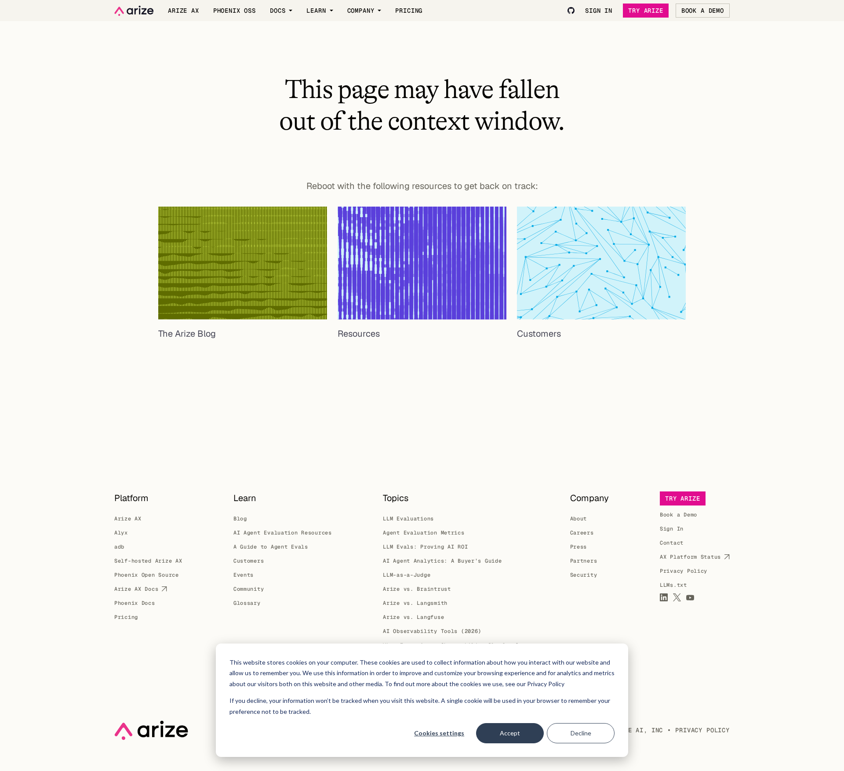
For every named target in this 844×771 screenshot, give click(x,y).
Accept (510, 733)
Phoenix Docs (134, 603)
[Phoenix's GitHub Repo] (571, 10)
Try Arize (645, 11)
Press (578, 546)
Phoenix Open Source (146, 575)
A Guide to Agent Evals (270, 546)
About (578, 518)
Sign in (598, 10)
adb (119, 546)
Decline (581, 733)
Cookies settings (439, 733)
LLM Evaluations (408, 518)
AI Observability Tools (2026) (432, 631)
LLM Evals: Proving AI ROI (425, 546)
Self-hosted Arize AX (148, 561)
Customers (248, 561)
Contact (672, 543)
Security (583, 575)
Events (243, 575)
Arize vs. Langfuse (413, 617)
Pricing (126, 617)
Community (248, 589)
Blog (240, 518)
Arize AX (128, 518)
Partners (583, 561)
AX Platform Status (690, 557)
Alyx (121, 532)
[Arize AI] (134, 10)
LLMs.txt (673, 585)
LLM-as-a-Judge (406, 575)
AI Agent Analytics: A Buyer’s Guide (442, 561)
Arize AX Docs (136, 589)
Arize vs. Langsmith (415, 603)
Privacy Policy (683, 571)
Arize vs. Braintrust (417, 589)
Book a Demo (702, 11)
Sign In (672, 528)
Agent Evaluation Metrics (423, 532)
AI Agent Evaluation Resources (282, 532)
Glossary (247, 603)
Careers (582, 532)
